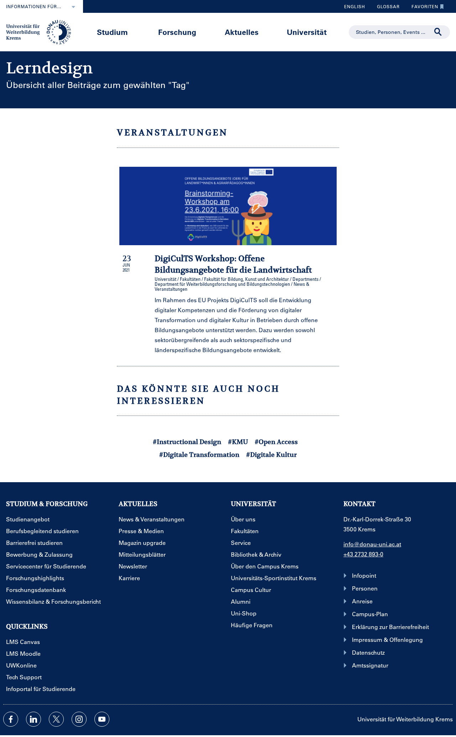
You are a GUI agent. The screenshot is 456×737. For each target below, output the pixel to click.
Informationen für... (33, 6)
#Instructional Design (187, 442)
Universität (307, 32)
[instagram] (79, 719)
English (354, 6)
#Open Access (276, 442)
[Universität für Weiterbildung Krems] (42, 31)
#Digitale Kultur (271, 454)
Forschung (177, 32)
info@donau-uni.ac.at (372, 544)
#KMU (238, 442)
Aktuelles (242, 32)
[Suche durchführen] (438, 32)
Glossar (386, 8)
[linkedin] (33, 719)
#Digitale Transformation (199, 454)
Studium (112, 32)
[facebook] (10, 719)
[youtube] (101, 719)
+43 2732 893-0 (363, 554)
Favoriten (422, 8)
